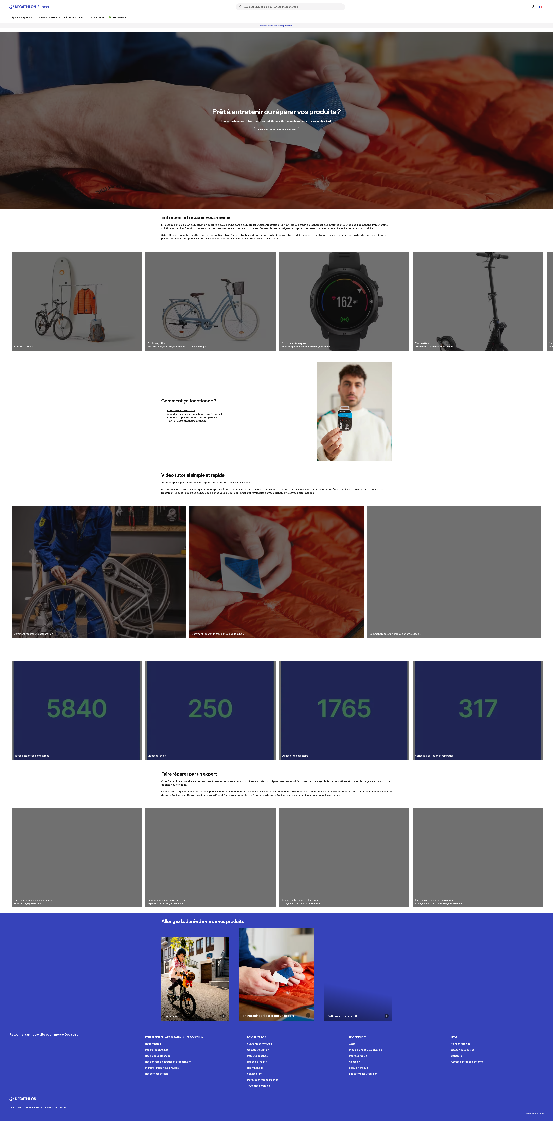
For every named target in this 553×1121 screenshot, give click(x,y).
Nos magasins (255, 1067)
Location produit (358, 1067)
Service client (254, 1073)
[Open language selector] (540, 6)
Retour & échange (257, 1055)
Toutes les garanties (258, 1085)
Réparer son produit (156, 1049)
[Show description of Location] (223, 1016)
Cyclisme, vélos (156, 343)
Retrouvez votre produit (181, 410)
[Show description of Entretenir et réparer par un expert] (308, 1015)
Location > (170, 1021)
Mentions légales (460, 1043)
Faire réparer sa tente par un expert (168, 899)
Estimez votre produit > (339, 1021)
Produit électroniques (293, 343)
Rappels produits (257, 1061)
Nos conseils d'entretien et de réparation (168, 1061)
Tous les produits (23, 346)
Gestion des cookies (462, 1049)
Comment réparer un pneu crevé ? (33, 633)
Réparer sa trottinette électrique (300, 899)
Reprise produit (358, 1055)
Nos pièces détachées (157, 1055)
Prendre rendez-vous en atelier (162, 1067)
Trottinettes (422, 343)
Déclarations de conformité (263, 1079)
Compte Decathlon (258, 1049)
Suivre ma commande (259, 1043)
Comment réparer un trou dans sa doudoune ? (218, 633)
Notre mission (153, 1043)
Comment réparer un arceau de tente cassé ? (395, 633)
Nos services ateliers (156, 1073)
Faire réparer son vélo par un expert (34, 899)
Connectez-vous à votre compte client (276, 129)
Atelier (352, 1043)
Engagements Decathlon (363, 1073)
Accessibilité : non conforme (467, 1061)
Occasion (354, 1061)
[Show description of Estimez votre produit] (387, 1016)
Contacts (456, 1055)
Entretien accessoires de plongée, (434, 899)
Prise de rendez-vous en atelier (366, 1049)
